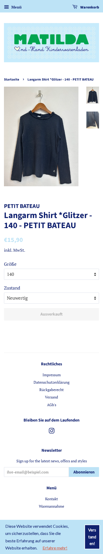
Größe (10, 264)
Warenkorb (89, 7)
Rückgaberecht (51, 389)
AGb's (51, 404)
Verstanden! (92, 537)
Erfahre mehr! (55, 547)
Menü (16, 7)
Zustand (12, 288)
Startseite (11, 79)
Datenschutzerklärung (51, 382)
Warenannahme (51, 506)
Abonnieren (84, 472)
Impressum (52, 374)
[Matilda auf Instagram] (51, 431)
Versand (51, 397)
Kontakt (51, 498)
